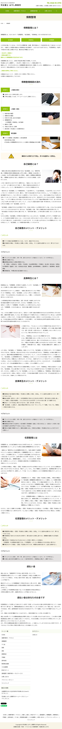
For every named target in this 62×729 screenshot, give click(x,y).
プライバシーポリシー (8, 680)
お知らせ (34, 635)
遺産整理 (42, 715)
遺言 (3, 651)
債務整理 (4, 641)
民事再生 (31, 40)
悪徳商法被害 (5, 664)
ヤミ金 (3, 644)
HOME (7, 11)
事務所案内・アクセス (20, 11)
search (56, 11)
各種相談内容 (34, 11)
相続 (3, 647)
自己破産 (10, 40)
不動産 (3, 657)
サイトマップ (5, 683)
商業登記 (4, 654)
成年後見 (4, 660)
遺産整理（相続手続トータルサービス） (12, 673)
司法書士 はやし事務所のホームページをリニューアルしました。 (15, 697)
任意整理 (51, 40)
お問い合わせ (48, 11)
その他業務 (5, 667)
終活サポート (5, 670)
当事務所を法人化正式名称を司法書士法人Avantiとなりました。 (15, 692)
